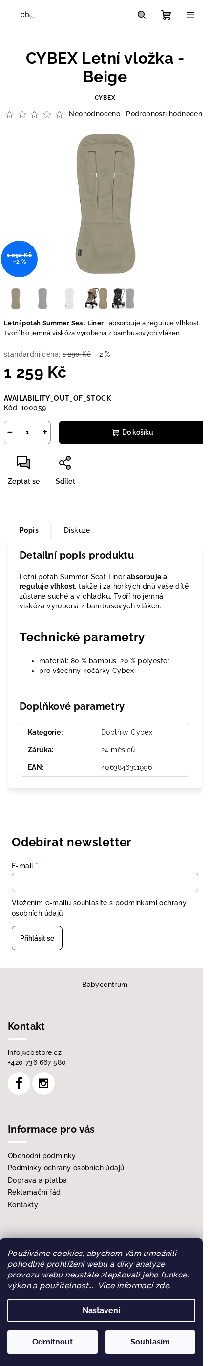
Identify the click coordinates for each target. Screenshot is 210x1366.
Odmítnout (52, 1341)
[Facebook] (19, 1083)
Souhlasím (150, 1341)
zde (162, 1285)
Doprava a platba (37, 1180)
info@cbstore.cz (35, 1052)
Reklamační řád (34, 1192)
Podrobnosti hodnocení (165, 114)
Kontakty (23, 1205)
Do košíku (137, 432)
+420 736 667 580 (37, 1062)
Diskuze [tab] (77, 530)
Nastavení (101, 1310)
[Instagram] (43, 1083)
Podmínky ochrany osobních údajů (66, 1168)
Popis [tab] (29, 530)
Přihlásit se (37, 938)
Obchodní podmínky (42, 1156)
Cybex (105, 97)
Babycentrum (104, 984)
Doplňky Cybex (126, 732)
